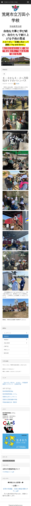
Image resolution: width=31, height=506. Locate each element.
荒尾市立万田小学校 (11, 2)
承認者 (17, 83)
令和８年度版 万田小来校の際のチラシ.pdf (15, 490)
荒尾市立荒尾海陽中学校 (10, 399)
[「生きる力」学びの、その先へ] (15, 441)
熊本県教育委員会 (8, 391)
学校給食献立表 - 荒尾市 (10, 402)
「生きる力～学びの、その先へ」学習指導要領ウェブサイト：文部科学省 (15, 383)
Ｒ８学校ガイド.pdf (8, 472)
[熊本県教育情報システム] (9, 425)
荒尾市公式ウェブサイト (10, 397)
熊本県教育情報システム (10, 394)
